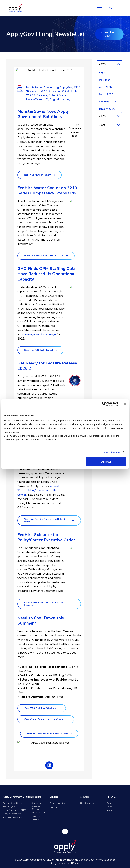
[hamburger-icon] (99, 8)
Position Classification (13, 803)
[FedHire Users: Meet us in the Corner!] (70, 734)
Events (110, 803)
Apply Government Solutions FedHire (22, 796)
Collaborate (37, 803)
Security (35, 819)
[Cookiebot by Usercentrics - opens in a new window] (104, 404)
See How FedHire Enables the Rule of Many (44, 520)
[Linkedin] (49, 765)
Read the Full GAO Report (38, 350)
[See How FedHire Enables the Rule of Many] (73, 520)
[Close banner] (125, 404)
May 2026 (105, 80)
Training (53, 807)
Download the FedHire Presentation (44, 255)
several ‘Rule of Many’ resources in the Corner (38, 490)
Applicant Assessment (13, 817)
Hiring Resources (86, 803)
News (109, 807)
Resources (84, 796)
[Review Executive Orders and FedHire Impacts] (73, 604)
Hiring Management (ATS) (14, 810)
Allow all (106, 461)
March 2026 (106, 94)
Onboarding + (38, 812)
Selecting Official (36, 808)
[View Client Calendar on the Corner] (66, 719)
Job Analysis (9, 807)
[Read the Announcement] (54, 175)
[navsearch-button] (110, 8)
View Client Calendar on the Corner (44, 719)
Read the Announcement (37, 174)
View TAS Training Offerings (40, 708)
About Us (112, 796)
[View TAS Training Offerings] (58, 708)
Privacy (75, 863)
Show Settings (112, 451)
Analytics (36, 816)
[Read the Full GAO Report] (56, 350)
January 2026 (107, 109)
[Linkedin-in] (65, 831)
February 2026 (107, 101)
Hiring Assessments (12, 814)
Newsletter (111, 810)
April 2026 (105, 87)
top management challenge (38, 334)
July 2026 (104, 72)
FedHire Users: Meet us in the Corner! (47, 733)
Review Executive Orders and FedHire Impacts (44, 603)
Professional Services (59, 803)
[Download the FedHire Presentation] (67, 256)
